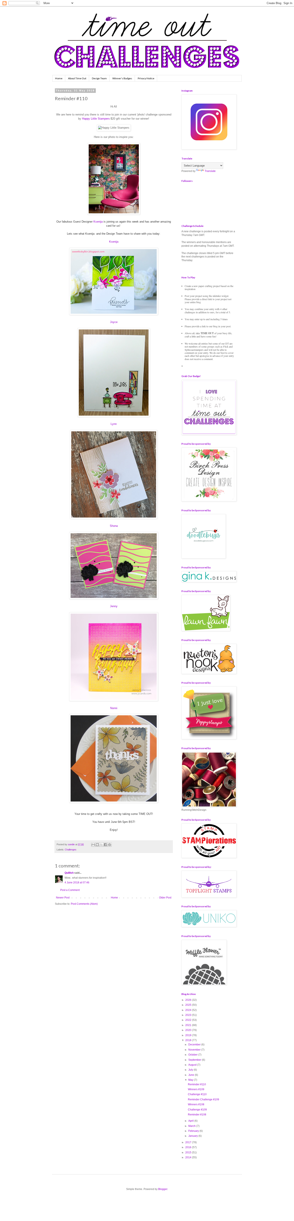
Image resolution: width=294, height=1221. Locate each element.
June (191, 1074)
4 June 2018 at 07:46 (77, 882)
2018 (188, 1040)
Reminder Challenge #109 (203, 1099)
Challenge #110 (197, 1094)
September (195, 1059)
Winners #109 (196, 1089)
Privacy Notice (146, 78)
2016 (188, 1147)
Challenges (70, 849)
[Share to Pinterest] (109, 844)
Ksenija (98, 221)
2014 (188, 1157)
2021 (188, 1025)
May (191, 1079)
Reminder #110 (197, 1084)
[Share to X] (101, 844)
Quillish (69, 872)
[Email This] (93, 844)
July (191, 1069)
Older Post (165, 897)
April (191, 1120)
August (192, 1064)
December (194, 1044)
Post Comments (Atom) (84, 903)
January (193, 1135)
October (193, 1054)
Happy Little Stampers (96, 118)
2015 (188, 1152)
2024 (188, 1010)
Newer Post (63, 897)
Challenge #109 (197, 1109)
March (192, 1125)
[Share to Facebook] (105, 844)
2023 (188, 1015)
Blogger (162, 1189)
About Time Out (77, 78)
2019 (188, 1035)
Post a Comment (70, 890)
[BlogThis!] (97, 844)
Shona (114, 525)
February (194, 1130)
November (194, 1049)
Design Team (99, 78)
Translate (210, 171)
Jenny (114, 606)
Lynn (114, 424)
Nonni (113, 708)
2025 (188, 1004)
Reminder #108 (197, 1114)
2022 (188, 1019)
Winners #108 (196, 1104)
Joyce (114, 322)
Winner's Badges (122, 78)
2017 (188, 1142)
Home (58, 78)
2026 (188, 999)
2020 (188, 1030)
